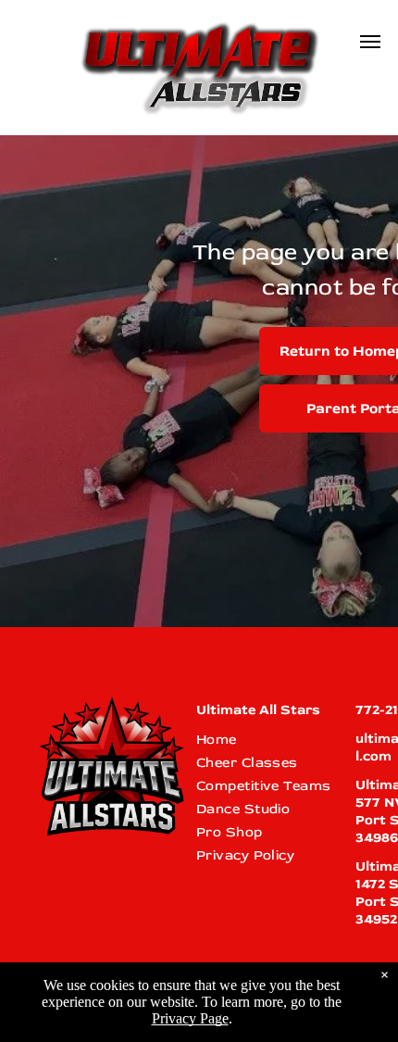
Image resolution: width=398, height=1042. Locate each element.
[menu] (370, 41)
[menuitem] (266, 739)
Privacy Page (190, 1018)
